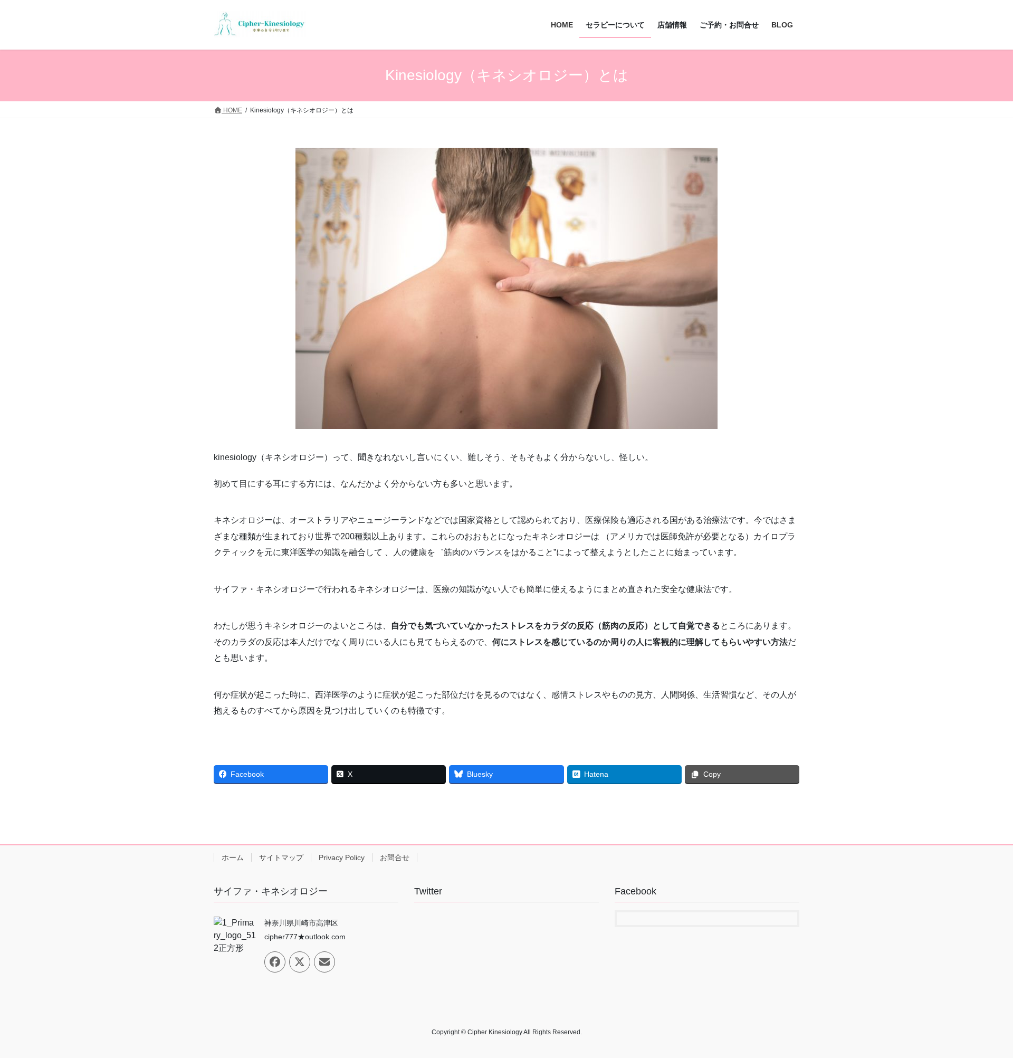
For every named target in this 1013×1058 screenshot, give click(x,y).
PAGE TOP (980, 1017)
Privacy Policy (342, 857)
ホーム (233, 857)
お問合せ (394, 857)
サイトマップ (281, 857)
